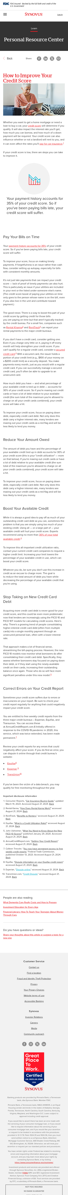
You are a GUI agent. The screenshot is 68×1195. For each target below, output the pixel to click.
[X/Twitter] (37, 1044)
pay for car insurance (51, 144)
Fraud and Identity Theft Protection (34, 978)
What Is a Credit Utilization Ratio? (30, 823)
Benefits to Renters (26, 816)
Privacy (34, 984)
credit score (34, 126)
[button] (58, 58)
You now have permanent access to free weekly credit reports (34, 850)
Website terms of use (34, 995)
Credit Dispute (30, 874)
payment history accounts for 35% (27, 246)
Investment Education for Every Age (20, 907)
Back (51, 804)
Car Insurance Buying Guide (40, 801)
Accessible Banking (34, 1001)
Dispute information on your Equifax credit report (39, 862)
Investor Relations (34, 1017)
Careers (34, 1022)
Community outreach (34, 1034)
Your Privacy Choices (34, 990)
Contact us (34, 967)
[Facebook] (24, 1044)
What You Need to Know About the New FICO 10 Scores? (34, 832)
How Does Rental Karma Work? (35, 808)
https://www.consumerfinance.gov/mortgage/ (34, 1162)
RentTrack (34, 327)
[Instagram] (30, 1044)
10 (21, 773)
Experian (12, 769)
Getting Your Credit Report (44, 841)
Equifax (11, 763)
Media (34, 1028)
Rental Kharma (14, 327)
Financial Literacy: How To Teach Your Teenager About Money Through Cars (33, 913)
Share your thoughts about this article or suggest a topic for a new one (33, 936)
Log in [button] (60, 14)
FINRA (25, 1172)
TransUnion (13, 774)
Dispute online (23, 869)
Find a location (34, 973)
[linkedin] (43, 1044)
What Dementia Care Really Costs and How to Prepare (30, 902)
